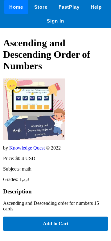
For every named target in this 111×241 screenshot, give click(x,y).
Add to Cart (55, 223)
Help (96, 7)
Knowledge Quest (27, 147)
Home (16, 7)
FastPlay (69, 7)
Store (40, 7)
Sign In (55, 20)
